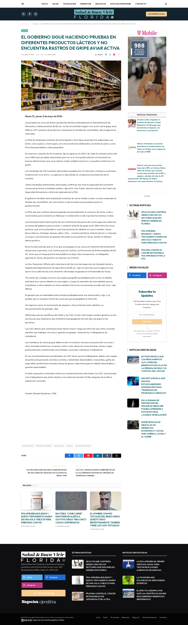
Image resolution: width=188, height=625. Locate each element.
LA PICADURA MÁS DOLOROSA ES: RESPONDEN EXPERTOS (151, 580)
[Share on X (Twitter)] (110, 55)
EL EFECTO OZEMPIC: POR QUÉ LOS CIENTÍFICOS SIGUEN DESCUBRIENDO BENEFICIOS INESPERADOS (151, 595)
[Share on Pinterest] (114, 55)
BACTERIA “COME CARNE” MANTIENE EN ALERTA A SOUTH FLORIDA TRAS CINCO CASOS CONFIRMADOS (71, 518)
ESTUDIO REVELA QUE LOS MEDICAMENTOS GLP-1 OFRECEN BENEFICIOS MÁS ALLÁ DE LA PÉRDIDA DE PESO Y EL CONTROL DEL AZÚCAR (154, 363)
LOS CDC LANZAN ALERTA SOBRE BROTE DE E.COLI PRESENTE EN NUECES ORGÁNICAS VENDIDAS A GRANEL (95, 473)
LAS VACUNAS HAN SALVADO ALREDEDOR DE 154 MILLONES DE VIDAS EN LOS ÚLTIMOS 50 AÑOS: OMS (46, 473)
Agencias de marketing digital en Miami (48, 620)
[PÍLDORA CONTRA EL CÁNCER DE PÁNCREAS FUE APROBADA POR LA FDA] (133, 252)
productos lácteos (83, 446)
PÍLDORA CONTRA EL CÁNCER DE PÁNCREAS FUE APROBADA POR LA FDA (153, 254)
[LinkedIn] (12, 136)
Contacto (140, 4)
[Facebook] (12, 123)
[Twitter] (12, 129)
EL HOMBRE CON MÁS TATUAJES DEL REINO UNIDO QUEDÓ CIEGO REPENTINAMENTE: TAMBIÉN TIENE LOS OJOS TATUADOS (105, 519)
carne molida (27, 446)
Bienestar (85, 4)
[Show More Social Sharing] (119, 55)
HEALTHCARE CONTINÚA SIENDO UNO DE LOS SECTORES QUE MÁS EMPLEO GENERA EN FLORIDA (153, 218)
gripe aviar (59, 446)
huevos (70, 446)
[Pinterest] (12, 142)
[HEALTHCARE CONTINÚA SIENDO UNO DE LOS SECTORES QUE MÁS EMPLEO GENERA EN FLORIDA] (133, 214)
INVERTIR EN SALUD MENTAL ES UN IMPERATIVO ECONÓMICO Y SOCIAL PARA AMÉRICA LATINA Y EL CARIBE (153, 429)
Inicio (45, 4)
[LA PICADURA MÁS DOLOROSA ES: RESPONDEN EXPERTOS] (128, 580)
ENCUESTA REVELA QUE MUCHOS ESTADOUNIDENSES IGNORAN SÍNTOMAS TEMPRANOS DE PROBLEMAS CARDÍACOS (153, 385)
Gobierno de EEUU (43, 446)
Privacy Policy (152, 334)
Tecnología (69, 4)
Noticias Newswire (120, 4)
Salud (55, 4)
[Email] (12, 149)
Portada (35, 24)
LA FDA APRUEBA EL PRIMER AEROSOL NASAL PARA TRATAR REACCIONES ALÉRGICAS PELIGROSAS (150, 565)
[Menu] (23, 4)
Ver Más (147, 196)
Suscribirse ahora (156, 14)
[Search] (165, 4)
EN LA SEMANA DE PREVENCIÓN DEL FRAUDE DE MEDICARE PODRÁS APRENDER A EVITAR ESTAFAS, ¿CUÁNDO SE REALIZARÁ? (154, 407)
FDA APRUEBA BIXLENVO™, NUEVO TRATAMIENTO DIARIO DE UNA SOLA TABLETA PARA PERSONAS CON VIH (36, 518)
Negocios (100, 4)
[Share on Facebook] (106, 55)
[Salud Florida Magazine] (94, 14)
